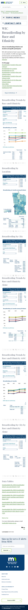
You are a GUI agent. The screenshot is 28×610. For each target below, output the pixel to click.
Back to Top (5, 518)
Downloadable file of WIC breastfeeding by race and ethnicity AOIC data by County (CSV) (14, 511)
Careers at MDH (11, 600)
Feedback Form (5, 594)
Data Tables (5, 84)
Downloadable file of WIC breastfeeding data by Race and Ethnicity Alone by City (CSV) (13, 504)
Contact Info (12, 23)
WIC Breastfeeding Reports (17, 12)
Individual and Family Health (12, 11)
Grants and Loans (6, 579)
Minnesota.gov (7, 608)
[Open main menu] (23, 2)
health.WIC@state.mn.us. (9, 523)
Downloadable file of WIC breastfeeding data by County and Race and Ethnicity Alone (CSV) (13, 497)
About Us (4, 576)
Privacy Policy (5, 589)
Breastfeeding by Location (9, 68)
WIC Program (6, 12)
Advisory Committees (6, 582)
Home (2, 11)
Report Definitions (10, 93)
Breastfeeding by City (8, 70)
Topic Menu (12, 17)
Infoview (4, 59)
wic (24, 529)
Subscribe (7, 550)
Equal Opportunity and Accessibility (10, 591)
